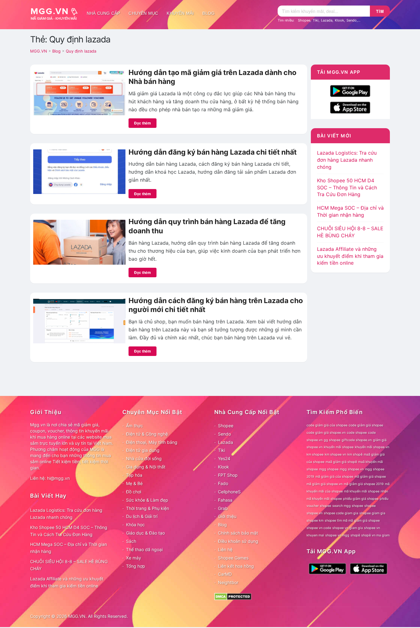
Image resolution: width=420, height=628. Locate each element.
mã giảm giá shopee (370, 477)
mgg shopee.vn (352, 469)
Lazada (326, 20)
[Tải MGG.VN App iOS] (350, 107)
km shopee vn (335, 454)
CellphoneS (229, 491)
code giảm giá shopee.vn (326, 433)
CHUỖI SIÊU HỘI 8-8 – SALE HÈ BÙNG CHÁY (69, 565)
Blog (208, 13)
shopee (370, 506)
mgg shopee (329, 469)
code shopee (357, 433)
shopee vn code (319, 528)
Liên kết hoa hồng (236, 566)
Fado (223, 483)
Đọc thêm (142, 123)
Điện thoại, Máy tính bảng (151, 442)
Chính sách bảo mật (238, 532)
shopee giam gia (372, 513)
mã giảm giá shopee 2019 (364, 484)
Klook (339, 20)
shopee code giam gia (341, 513)
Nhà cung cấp (103, 13)
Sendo (352, 20)
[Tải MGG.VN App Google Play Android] (350, 90)
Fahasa (225, 500)
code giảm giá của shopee (327, 425)
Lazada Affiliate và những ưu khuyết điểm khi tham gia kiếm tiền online (350, 256)
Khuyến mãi (180, 13)
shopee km (315, 521)
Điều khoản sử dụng (238, 541)
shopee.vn (315, 513)
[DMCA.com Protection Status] (233, 596)
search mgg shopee (347, 506)
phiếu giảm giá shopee (360, 499)
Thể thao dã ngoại (144, 549)
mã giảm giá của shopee (334, 477)
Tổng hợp (135, 566)
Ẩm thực (134, 425)
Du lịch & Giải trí (141, 516)
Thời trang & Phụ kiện (147, 508)
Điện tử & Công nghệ (147, 433)
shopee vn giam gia (347, 528)
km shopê (355, 454)
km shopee (315, 454)
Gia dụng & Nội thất (145, 466)
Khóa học (135, 524)
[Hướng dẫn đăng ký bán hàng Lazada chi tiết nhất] (79, 171)
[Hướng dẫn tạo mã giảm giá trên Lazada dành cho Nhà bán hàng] (79, 92)
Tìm (380, 11)
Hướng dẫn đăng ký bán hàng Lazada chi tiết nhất (213, 152)
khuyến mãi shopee (339, 447)
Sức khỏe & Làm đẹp (147, 500)
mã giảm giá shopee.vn (325, 484)
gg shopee (332, 440)
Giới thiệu (227, 516)
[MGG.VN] (56, 13)
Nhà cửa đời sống (144, 458)
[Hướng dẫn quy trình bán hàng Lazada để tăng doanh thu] (79, 242)
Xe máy (133, 557)
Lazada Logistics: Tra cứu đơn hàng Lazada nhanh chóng (347, 160)
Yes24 (224, 458)
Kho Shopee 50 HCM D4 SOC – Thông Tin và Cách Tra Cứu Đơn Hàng (347, 187)
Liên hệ (225, 549)
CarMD (225, 574)
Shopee (304, 20)
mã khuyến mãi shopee (361, 491)
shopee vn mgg (337, 535)
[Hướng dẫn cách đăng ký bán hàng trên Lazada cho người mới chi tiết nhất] (79, 321)
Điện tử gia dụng (143, 450)
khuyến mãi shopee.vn (372, 447)
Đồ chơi (133, 491)
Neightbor (228, 582)
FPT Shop (228, 475)
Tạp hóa (134, 475)
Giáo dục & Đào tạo (145, 532)
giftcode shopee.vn (357, 440)
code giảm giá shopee (366, 425)
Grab (223, 508)
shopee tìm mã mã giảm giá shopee (352, 521)
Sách (131, 541)
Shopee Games (233, 557)
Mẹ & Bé (134, 483)
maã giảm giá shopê (341, 462)
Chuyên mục (143, 13)
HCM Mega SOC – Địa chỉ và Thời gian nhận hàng (68, 548)
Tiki (316, 20)
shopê (355, 535)
